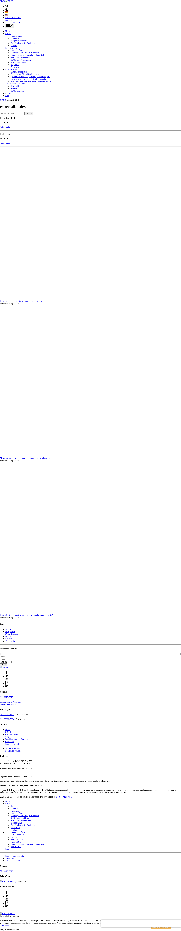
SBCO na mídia (17, 91)
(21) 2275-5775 (6, 697)
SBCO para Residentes (20, 57)
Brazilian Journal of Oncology (18, 739)
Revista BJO (16, 86)
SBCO (8, 33)
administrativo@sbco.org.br (11, 702)
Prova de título (17, 50)
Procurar (29, 113)
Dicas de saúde (11, 634)
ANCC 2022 (16, 847)
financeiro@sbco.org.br (10, 704)
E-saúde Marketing (64, 797)
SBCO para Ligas (18, 62)
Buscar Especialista (13, 17)
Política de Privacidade (14, 751)
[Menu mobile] (9, 26)
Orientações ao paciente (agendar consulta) (28, 79)
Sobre (13, 806)
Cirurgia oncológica (19, 72)
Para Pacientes (11, 69)
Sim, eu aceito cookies (9, 930)
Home (7, 31)
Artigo (8, 629)
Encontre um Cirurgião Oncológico (25, 74)
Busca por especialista (14, 856)
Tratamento (10, 641)
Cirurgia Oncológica (13, 734)
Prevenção (9, 639)
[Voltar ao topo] (1, 911)
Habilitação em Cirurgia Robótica (25, 53)
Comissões (15, 38)
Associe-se (9, 20)
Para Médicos (11, 48)
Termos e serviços (12, 748)
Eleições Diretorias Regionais (23, 43)
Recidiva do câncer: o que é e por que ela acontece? (21, 301)
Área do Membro (12, 22)
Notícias (14, 88)
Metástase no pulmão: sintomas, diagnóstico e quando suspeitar (26, 458)
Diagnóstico (10, 631)
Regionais (15, 64)
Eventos (8, 93)
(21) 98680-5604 (7, 719)
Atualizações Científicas (15, 84)
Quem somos (16, 36)
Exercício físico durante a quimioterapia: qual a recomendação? (26, 615)
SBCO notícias (17, 839)
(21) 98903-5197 (7, 714)
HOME (3, 100)
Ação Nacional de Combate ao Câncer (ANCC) (31, 81)
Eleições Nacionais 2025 (21, 41)
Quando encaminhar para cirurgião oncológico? (30, 76)
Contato (14, 45)
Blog (7, 96)
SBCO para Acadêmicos (21, 60)
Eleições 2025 (16, 823)
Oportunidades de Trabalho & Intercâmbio (28, 55)
